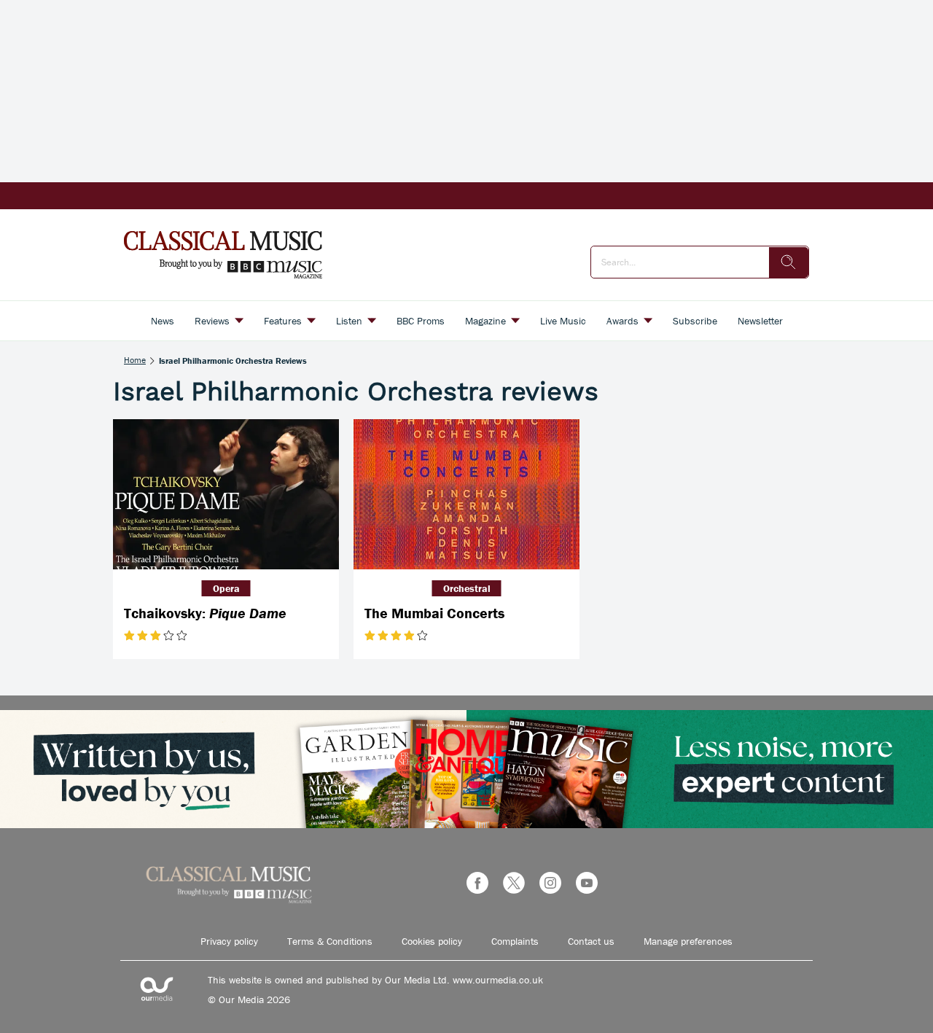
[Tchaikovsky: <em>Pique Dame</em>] (226, 494)
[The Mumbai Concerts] (466, 494)
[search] (788, 262)
